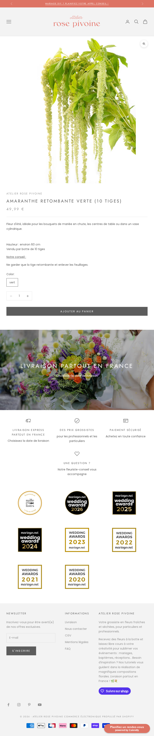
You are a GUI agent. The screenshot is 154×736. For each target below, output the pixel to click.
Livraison (71, 622)
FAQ (68, 649)
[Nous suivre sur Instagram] (19, 705)
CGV (68, 635)
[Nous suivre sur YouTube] (40, 705)
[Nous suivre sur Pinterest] (29, 705)
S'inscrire (21, 651)
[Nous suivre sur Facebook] (8, 705)
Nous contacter (76, 629)
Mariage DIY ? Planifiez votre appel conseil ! (77, 3)
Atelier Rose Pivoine (24, 193)
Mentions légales (76, 642)
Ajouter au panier (77, 311)
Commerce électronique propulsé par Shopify (99, 716)
